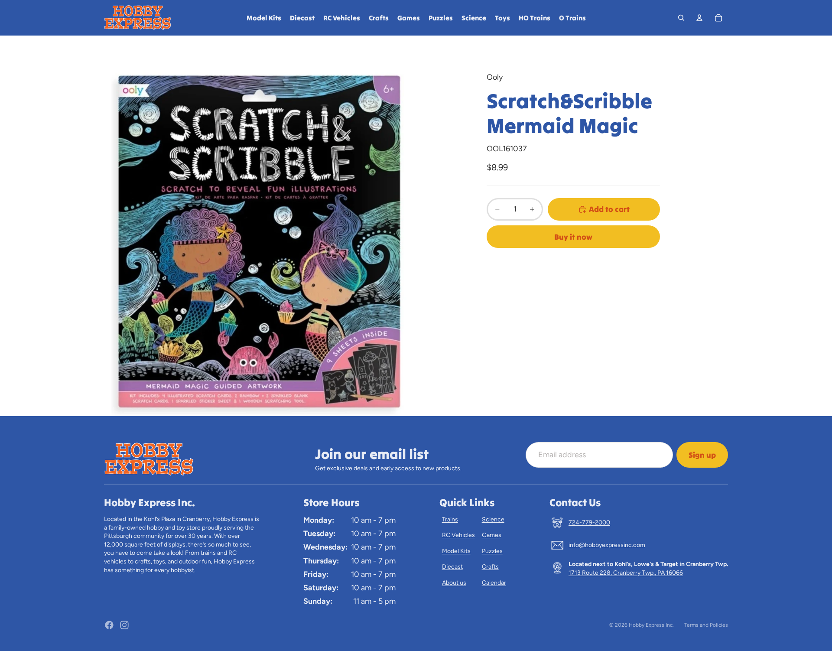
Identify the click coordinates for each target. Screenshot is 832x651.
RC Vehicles (458, 535)
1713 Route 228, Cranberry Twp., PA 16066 (626, 572)
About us (454, 582)
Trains (450, 519)
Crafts (490, 566)
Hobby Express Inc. (651, 625)
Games (491, 535)
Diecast (452, 566)
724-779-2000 (589, 522)
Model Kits (456, 551)
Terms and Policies (706, 625)
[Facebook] (109, 625)
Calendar (494, 582)
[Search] (681, 17)
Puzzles (492, 551)
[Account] (699, 17)
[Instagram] (124, 625)
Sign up (702, 455)
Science (493, 519)
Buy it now (573, 237)
